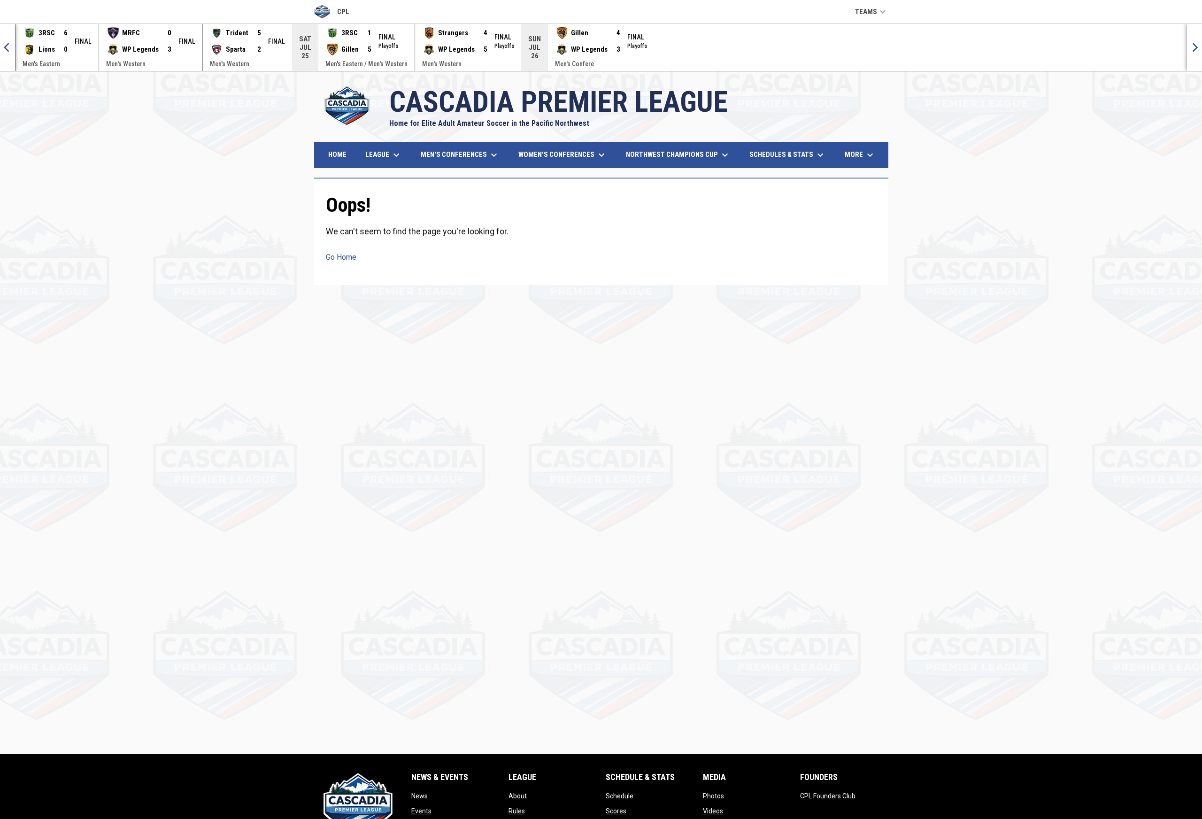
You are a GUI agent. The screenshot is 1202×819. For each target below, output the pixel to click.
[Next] (1194, 47)
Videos (713, 811)
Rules (517, 811)
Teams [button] (871, 11)
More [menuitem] (860, 155)
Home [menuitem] (337, 154)
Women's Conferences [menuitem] (562, 155)
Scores (616, 811)
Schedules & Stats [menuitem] (787, 155)
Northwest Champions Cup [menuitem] (678, 155)
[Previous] (7, 47)
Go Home (341, 257)
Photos (713, 796)
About (518, 796)
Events (421, 811)
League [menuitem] (383, 155)
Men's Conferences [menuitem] (460, 155)
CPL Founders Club (827, 796)
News (419, 796)
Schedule (619, 796)
